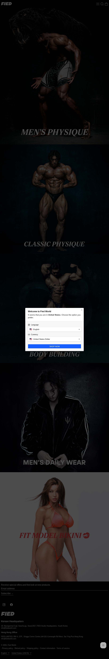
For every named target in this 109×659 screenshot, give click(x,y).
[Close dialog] (81, 309)
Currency (34, 334)
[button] (54, 329)
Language (35, 325)
